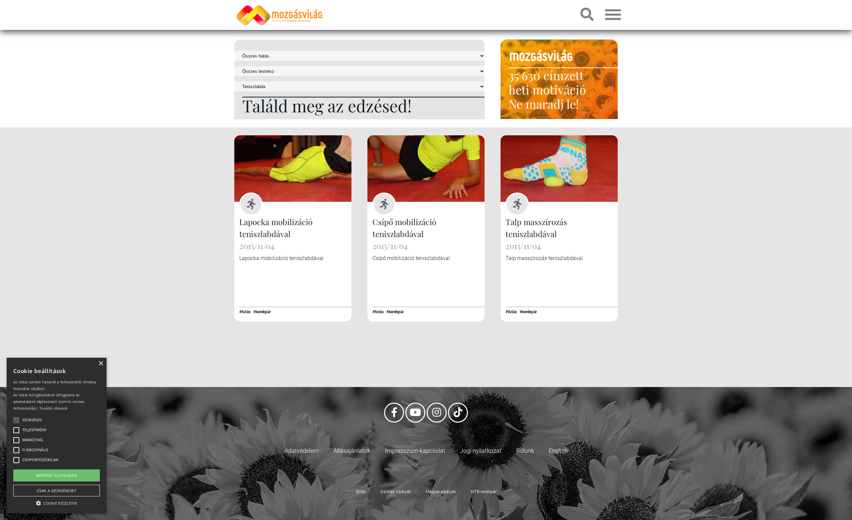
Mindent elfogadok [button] (57, 475)
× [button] (100, 363)
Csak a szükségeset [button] (56, 490)
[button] (56, 502)
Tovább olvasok (53, 408)
